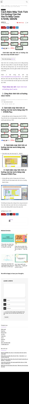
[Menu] (1, 2)
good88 (2, 385)
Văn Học (3, 339)
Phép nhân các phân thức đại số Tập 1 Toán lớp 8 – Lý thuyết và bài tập (7, 246)
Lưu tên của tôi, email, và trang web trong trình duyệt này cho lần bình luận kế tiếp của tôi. (14, 313)
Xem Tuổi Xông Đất (5, 342)
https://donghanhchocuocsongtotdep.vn (11, 76)
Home (2, 5)
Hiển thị (12, 59)
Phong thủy (3, 332)
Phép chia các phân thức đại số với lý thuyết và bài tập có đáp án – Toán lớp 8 (21, 248)
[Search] (27, 2)
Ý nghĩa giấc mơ (5, 344)
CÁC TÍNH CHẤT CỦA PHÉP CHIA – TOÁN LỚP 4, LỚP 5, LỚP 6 (21, 266)
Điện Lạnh (3, 329)
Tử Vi (2, 337)
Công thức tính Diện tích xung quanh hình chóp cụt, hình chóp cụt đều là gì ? (7, 265)
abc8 (2, 388)
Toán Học (7, 5)
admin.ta (3, 22)
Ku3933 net (3, 377)
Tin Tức (3, 334)
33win (2, 396)
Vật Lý (2, 341)
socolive (3, 380)
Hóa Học (3, 331)
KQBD (2, 374)
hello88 (2, 399)
